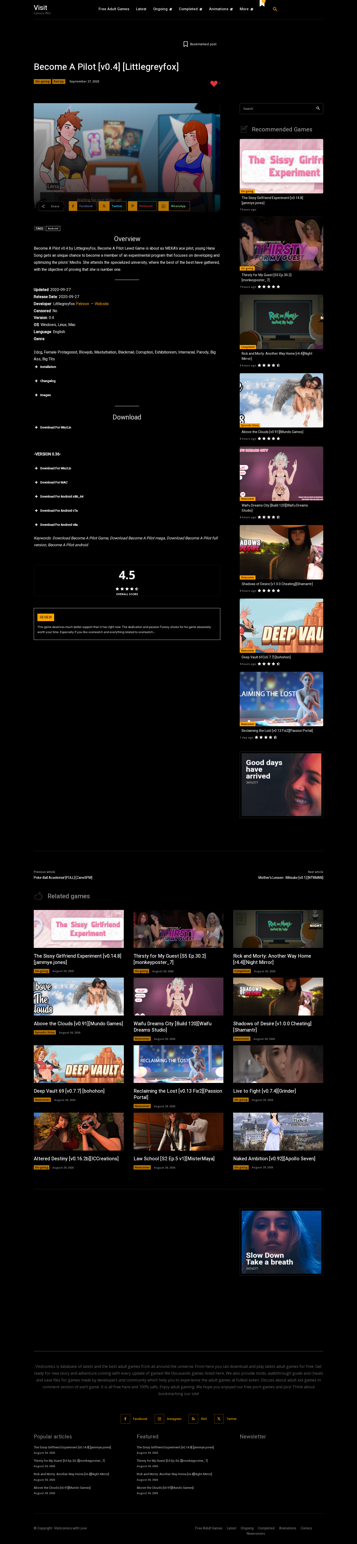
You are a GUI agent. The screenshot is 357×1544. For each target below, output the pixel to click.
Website (102, 304)
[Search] (318, 108)
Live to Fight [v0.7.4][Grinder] (264, 1091)
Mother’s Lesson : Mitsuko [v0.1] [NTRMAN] (290, 877)
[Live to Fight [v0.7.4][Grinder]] (278, 1064)
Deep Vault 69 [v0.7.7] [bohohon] (266, 657)
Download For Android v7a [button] (59, 510)
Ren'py (59, 81)
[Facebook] (125, 1419)
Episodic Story (250, 425)
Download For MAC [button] (54, 482)
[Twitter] (219, 1419)
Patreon (82, 304)
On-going (42, 81)
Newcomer (247, 498)
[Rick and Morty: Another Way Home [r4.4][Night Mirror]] (281, 322)
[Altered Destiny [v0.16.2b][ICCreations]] (79, 1132)
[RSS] (193, 1419)
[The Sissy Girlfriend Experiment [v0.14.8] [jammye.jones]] (281, 166)
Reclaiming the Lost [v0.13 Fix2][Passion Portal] (277, 730)
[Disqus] (127, 1269)
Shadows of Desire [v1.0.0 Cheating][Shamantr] (277, 584)
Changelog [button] (48, 381)
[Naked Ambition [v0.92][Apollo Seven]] (278, 1132)
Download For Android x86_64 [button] (61, 496)
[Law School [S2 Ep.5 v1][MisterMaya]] (179, 1132)
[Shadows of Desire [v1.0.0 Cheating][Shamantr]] (281, 552)
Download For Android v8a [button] (59, 524)
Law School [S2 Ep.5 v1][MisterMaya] (174, 1158)
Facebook (140, 1419)
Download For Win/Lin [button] (55, 427)
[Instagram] (159, 1419)
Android (53, 228)
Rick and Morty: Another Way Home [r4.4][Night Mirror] (272, 959)
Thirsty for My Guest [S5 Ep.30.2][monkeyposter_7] (266, 277)
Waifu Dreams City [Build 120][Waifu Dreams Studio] (173, 1027)
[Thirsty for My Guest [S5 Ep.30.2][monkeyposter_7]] (281, 243)
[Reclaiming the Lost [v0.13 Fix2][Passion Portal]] (281, 699)
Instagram (174, 1419)
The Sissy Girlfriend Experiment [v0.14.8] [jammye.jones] (77, 959)
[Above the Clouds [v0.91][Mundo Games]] (281, 400)
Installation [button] (48, 366)
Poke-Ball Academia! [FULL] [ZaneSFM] (63, 877)
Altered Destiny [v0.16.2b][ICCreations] (76, 1158)
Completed (248, 347)
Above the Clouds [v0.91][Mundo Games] (272, 432)
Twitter (232, 1419)
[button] (296, 9)
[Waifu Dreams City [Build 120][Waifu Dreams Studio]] (281, 473)
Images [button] (45, 395)
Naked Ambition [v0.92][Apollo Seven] (274, 1158)
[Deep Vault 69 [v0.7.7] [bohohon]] (281, 626)
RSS (204, 1419)
